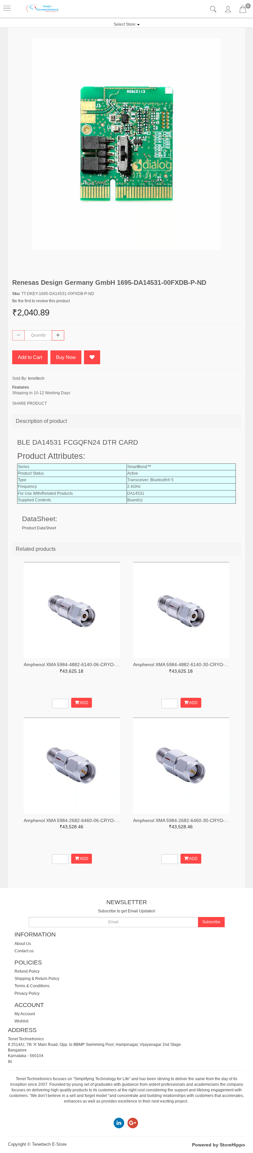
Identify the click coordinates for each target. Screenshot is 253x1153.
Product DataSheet (39, 528)
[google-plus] (132, 1122)
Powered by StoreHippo (218, 1144)
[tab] (214, 9)
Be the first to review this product (41, 301)
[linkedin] (119, 1122)
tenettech (36, 378)
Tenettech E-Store (49, 1144)
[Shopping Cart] (243, 10)
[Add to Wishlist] (92, 357)
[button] (127, 24)
